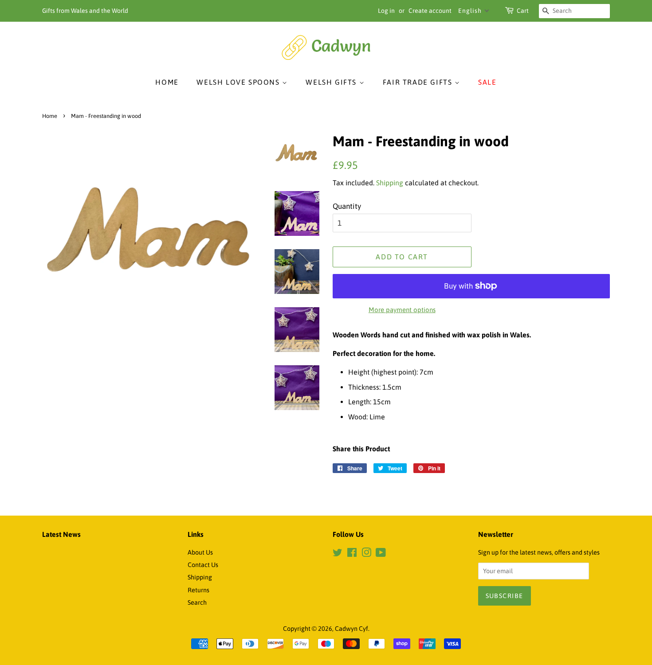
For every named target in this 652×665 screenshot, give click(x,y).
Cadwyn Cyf (351, 628)
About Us (200, 552)
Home (166, 82)
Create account (430, 10)
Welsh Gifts (332, 82)
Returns (198, 590)
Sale (487, 82)
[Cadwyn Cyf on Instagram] (366, 554)
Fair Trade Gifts (419, 82)
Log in (386, 10)
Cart (523, 10)
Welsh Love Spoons (239, 82)
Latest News (61, 534)
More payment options (402, 309)
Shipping (389, 183)
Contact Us (203, 564)
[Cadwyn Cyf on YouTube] (381, 554)
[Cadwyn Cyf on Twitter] (337, 554)
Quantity (347, 206)
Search (197, 602)
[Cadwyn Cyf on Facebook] (352, 554)
